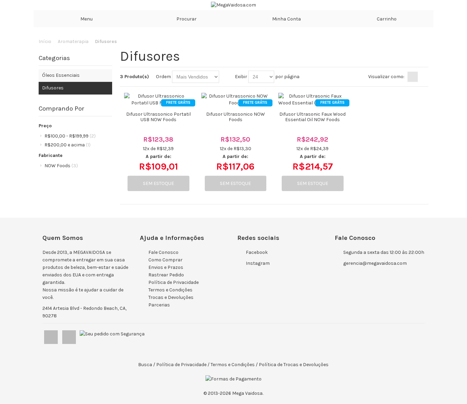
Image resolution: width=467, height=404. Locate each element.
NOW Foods (61, 166)
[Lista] (423, 77)
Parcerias (159, 305)
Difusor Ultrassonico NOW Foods (235, 116)
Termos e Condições (170, 290)
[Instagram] (70, 335)
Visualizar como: (386, 77)
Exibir (241, 77)
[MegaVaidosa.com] (233, 5)
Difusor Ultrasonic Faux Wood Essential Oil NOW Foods (312, 116)
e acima (67, 145)
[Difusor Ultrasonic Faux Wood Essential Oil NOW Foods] (312, 99)
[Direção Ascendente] (225, 77)
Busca (145, 364)
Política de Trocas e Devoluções (294, 364)
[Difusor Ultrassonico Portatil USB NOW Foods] (158, 99)
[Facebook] (51, 335)
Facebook (257, 252)
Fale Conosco (163, 252)
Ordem (163, 77)
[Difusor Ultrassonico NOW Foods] (235, 99)
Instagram (258, 263)
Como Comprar (165, 260)
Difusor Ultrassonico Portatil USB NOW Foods (158, 116)
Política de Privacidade (173, 282)
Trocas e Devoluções (171, 297)
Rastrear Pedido (166, 275)
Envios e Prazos (165, 267)
